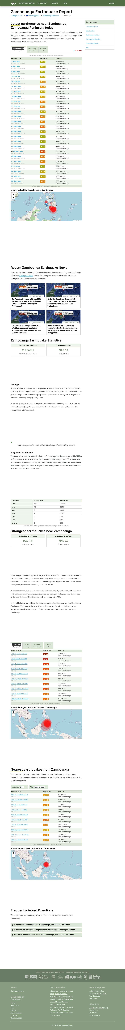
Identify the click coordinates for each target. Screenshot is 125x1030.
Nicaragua (54, 1004)
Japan (52, 1002)
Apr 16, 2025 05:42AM (19, 694)
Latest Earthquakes (27, 3)
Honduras (53, 999)
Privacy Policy (94, 1015)
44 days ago (16, 136)
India (60, 999)
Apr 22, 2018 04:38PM (19, 800)
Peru (66, 1007)
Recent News (90, 31)
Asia (12, 1008)
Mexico (58, 1002)
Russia (71, 1007)
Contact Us (93, 1010)
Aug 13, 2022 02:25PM (19, 689)
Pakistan (61, 1004)
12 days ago (15, 76)
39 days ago (16, 121)
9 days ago (15, 71)
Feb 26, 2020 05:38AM (19, 830)
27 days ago (16, 91)
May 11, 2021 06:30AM (19, 795)
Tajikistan (53, 1010)
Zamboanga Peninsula (51, 16)
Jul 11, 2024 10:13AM (19, 659)
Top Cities (93, 998)
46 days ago (18, 151)
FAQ (87, 47)
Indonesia (65, 999)
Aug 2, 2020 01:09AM (19, 664)
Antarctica (14, 1005)
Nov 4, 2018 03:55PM (19, 669)
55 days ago (16, 176)
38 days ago (16, 116)
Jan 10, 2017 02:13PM (19, 654)
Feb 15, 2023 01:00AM (19, 815)
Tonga (52, 1015)
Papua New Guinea (57, 1007)
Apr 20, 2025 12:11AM (19, 684)
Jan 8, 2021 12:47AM (19, 810)
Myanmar (64, 1002)
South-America (16, 1018)
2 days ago (15, 61)
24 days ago (16, 86)
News (65, 3)
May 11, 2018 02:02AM (19, 674)
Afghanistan (54, 991)
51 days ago (15, 166)
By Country (42, 3)
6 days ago (15, 66)
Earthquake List (16, 16)
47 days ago (16, 161)
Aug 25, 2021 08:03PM (19, 835)
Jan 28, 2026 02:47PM (19, 679)
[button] (46, 205)
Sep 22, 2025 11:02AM (19, 840)
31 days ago (15, 101)
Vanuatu (58, 1015)
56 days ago (16, 181)
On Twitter (93, 1013)
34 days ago (16, 111)
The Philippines (33, 16)
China (57, 994)
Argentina (63, 991)
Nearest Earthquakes (92, 43)
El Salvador (54, 996)
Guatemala (69, 996)
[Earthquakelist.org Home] (14, 3)
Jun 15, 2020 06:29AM (19, 825)
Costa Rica (63, 994)
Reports (55, 3)
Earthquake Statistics (93, 35)
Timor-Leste (68, 1013)
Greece (62, 996)
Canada (70, 991)
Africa (13, 1003)
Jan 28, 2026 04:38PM (19, 699)
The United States (56, 1013)
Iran (71, 999)
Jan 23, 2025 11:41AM (19, 820)
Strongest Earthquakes (93, 39)
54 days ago (16, 171)
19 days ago (15, 81)
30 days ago (16, 96)
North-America (16, 1013)
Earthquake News (26, 275)
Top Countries (94, 996)
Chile (52, 994)
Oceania (14, 1015)
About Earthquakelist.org (98, 1008)
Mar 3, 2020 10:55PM (19, 805)
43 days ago (16, 126)
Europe (13, 1010)
